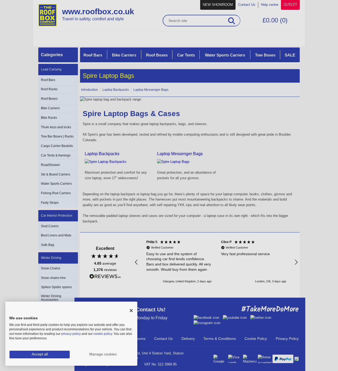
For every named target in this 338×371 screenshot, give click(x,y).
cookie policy (102, 334)
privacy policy (71, 334)
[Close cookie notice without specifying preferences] (131, 311)
